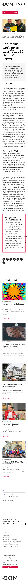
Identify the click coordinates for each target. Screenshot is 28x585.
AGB (4, 533)
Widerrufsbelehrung (9, 564)
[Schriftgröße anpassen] (25, 236)
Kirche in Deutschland (9, 15)
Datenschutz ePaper (9, 539)
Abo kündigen (7, 558)
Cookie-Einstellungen (10, 546)
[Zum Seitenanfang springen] (25, 524)
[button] (3, 259)
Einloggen (6, 491)
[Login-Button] (22, 4)
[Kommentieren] (19, 4)
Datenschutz (6, 537)
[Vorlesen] (25, 241)
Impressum (6, 535)
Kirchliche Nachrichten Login (10, 561)
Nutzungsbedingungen (10, 544)
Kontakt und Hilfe (8, 555)
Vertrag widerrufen (10, 567)
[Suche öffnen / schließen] (16, 4)
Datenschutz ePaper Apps (11, 542)
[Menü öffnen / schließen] (25, 4)
